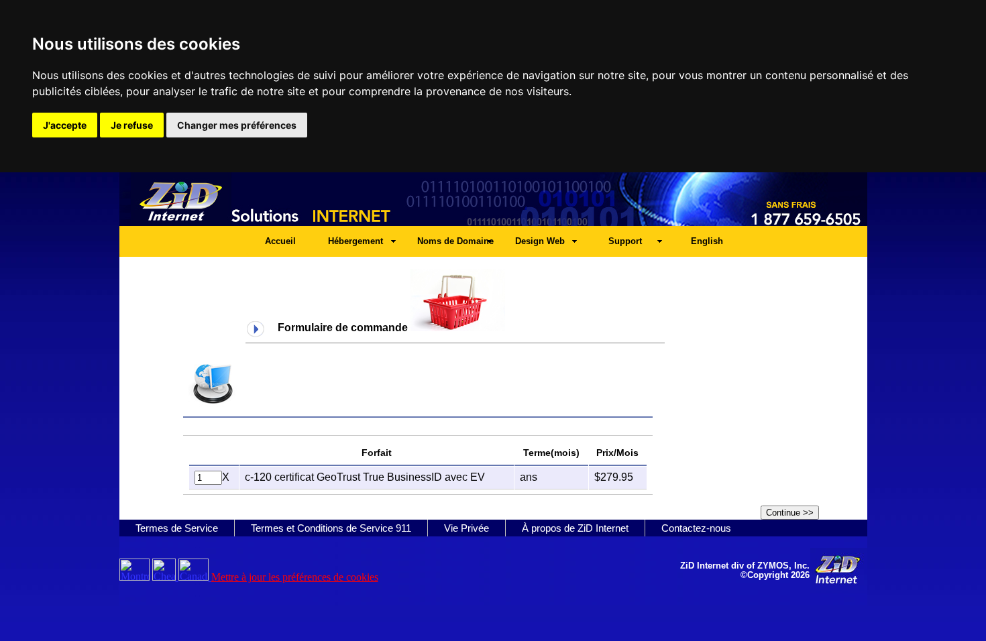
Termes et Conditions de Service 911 (331, 528)
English (707, 241)
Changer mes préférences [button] (236, 125)
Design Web (540, 241)
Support (625, 241)
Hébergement (355, 241)
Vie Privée (466, 528)
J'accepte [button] (65, 125)
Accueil (280, 241)
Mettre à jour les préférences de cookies (294, 577)
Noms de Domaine (455, 241)
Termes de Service (176, 528)
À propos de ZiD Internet (575, 528)
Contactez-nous (696, 528)
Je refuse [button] (132, 125)
